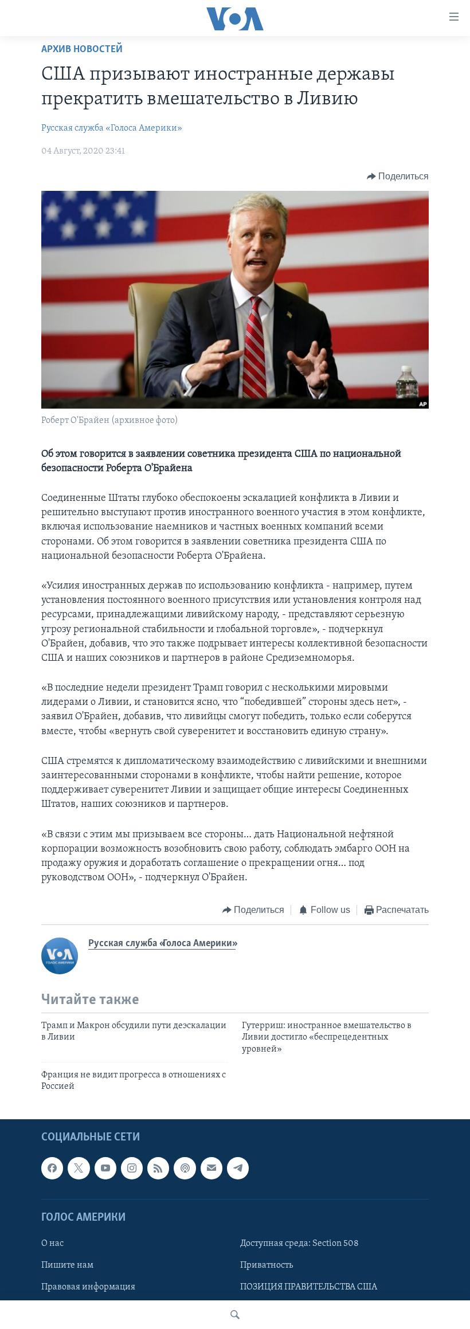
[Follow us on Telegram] (238, 1168)
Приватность (266, 1265)
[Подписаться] (211, 1168)
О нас (52, 1243)
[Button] (398, 176)
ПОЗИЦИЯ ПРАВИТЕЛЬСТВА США (308, 1287)
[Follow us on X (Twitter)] (78, 1168)
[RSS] (158, 1168)
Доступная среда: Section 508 (299, 1243)
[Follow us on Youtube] (105, 1168)
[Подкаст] (184, 1168)
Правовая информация (88, 1287)
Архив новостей (82, 50)
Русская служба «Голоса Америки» (111, 128)
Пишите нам (67, 1265)
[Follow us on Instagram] (132, 1168)
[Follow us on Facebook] (52, 1168)
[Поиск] (235, 1314)
